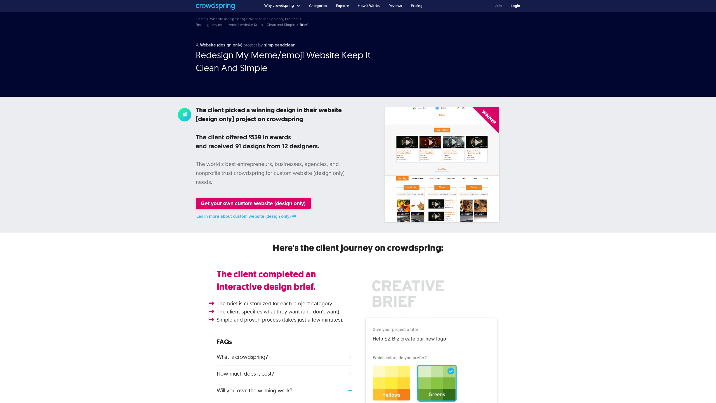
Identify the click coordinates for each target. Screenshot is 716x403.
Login (515, 6)
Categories (318, 6)
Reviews (395, 6)
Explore (342, 6)
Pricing (417, 6)
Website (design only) (221, 45)
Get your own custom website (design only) (253, 203)
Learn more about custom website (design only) (243, 216)
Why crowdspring (279, 5)
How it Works (369, 6)
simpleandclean (280, 45)
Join (498, 6)
